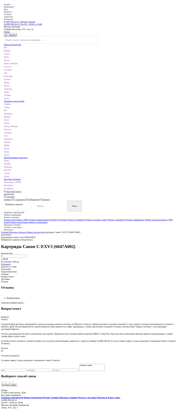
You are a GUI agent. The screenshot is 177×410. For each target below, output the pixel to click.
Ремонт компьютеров (39, 220)
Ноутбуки (8, 185)
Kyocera (7, 66)
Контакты (8, 19)
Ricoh (6, 86)
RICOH (7, 170)
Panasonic (8, 76)
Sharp (6, 92)
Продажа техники (12, 179)
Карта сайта (114, 397)
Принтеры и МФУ (12, 182)
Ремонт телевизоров (37, 222)
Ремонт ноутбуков (58, 220)
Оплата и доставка (12, 227)
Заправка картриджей (14, 101)
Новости (8, 12)
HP (5, 47)
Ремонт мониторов (19, 222)
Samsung (8, 89)
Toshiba (7, 95)
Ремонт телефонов (76, 220)
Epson (6, 60)
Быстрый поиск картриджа (12, 192)
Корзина (45, 199)
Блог (6, 9)
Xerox (6, 98)
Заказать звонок (27, 22)
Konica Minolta (11, 63)
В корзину (6, 264)
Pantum (7, 79)
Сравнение (20, 199)
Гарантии (8, 17)
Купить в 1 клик (8, 267)
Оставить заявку (9, 385)
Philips (7, 82)
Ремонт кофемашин (135, 220)
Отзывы (7, 14)
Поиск (74, 206)
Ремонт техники (11, 217)
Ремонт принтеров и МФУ (16, 220)
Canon (7, 54)
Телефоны (8, 188)
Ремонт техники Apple (96, 220)
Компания (8, 7)
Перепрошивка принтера (16, 158)
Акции (7, 4)
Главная (5, 232)
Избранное (33, 199)
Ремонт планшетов (116, 220)
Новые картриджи (12, 45)
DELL (7, 57)
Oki (5, 73)
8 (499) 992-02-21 (12, 22)
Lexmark (8, 70)
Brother (7, 51)
